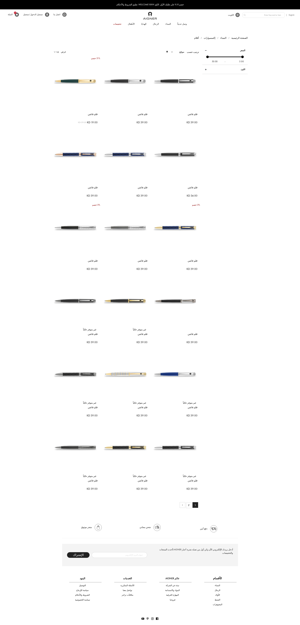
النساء (223, 38)
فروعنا (172, 600)
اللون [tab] (243, 69)
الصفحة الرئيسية (239, 38)
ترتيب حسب (193, 51)
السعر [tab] (242, 50)
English (291, 15)
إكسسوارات (209, 38)
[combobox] (263, 15)
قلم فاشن (192, 114)
